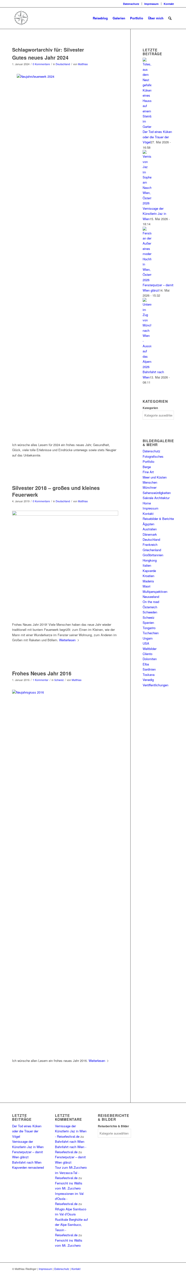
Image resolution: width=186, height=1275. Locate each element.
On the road (151, 601)
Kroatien (148, 575)
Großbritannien (153, 555)
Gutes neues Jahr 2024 (40, 57)
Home (147, 503)
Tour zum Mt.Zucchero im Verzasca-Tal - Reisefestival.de (71, 1172)
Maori (146, 586)
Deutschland (63, 64)
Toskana (149, 674)
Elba (146, 664)
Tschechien (151, 633)
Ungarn (148, 638)
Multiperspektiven (155, 591)
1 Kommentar (40, 680)
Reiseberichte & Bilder (113, 1126)
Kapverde (149, 570)
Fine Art (148, 472)
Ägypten (148, 524)
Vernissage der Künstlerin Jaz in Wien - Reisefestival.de (70, 1131)
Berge (147, 466)
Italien (147, 565)
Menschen (150, 482)
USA (146, 643)
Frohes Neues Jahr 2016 (41, 673)
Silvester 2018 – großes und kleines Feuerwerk (56, 491)
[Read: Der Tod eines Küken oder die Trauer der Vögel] (147, 126)
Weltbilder (149, 648)
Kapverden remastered (28, 1167)
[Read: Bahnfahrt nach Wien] (147, 366)
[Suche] (170, 18)
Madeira (148, 581)
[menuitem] (131, 3)
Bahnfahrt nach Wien (26, 1162)
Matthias (83, 64)
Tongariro (149, 628)
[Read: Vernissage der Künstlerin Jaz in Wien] (147, 203)
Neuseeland (151, 596)
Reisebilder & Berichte (158, 518)
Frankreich (150, 544)
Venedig (148, 679)
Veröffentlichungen (155, 685)
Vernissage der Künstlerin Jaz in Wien (154, 213)
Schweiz (59, 680)
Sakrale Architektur (156, 497)
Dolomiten (150, 659)
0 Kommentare (41, 64)
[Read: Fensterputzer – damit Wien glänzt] (147, 280)
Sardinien (149, 669)
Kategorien (150, 408)
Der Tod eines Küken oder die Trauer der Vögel (157, 136)
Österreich (150, 607)
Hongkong (150, 560)
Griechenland (152, 550)
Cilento (147, 653)
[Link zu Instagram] (13, 3)
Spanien (148, 622)
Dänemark (150, 534)
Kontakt (169, 4)
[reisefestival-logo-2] (54, 18)
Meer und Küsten (155, 477)
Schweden (150, 612)
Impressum (151, 4)
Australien (150, 529)
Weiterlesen (67, 640)
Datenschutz (131, 4)
